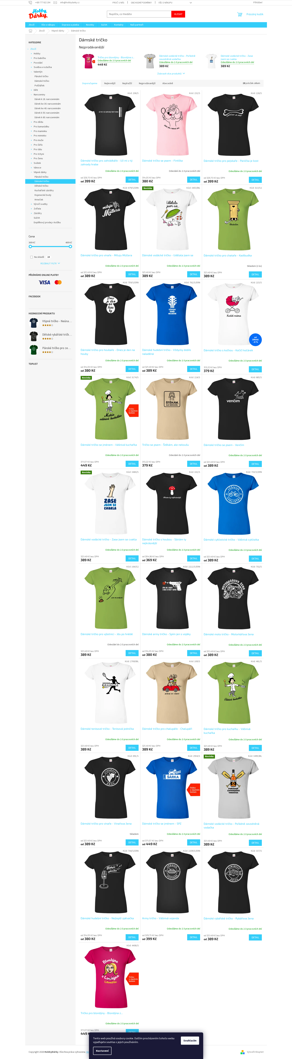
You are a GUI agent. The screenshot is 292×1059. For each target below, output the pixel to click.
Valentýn (38, 72)
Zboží (33, 49)
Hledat (178, 14)
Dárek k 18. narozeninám (47, 99)
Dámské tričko (42, 81)
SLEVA (37, 218)
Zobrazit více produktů (169, 73)
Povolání (38, 63)
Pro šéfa (38, 145)
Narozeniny (39, 94)
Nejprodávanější (147, 83)
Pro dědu (38, 122)
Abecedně (167, 83)
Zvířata (37, 208)
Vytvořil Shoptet (255, 1052)
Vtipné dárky (40, 172)
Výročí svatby (41, 204)
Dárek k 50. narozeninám (47, 113)
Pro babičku (40, 58)
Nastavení (102, 1051)
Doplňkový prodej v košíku (47, 222)
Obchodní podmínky (141, 2)
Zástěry (38, 213)
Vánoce (37, 167)
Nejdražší (127, 83)
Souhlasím (190, 1040)
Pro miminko (40, 135)
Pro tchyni (39, 154)
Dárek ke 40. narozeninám (48, 108)
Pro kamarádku (41, 126)
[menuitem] (31, 25)
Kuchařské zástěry (44, 190)
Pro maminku (40, 131)
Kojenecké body (43, 195)
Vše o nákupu (165, 2)
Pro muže (38, 140)
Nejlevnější (109, 83)
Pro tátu (38, 149)
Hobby (37, 53)
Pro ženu (38, 158)
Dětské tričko (41, 186)
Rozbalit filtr (49, 263)
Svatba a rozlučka (43, 67)
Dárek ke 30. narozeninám (48, 104)
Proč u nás (118, 2)
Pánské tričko (41, 76)
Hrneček (39, 199)
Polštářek (39, 85)
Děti (36, 90)
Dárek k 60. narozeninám (47, 117)
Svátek (37, 163)
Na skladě (42, 257)
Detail (132, 179)
